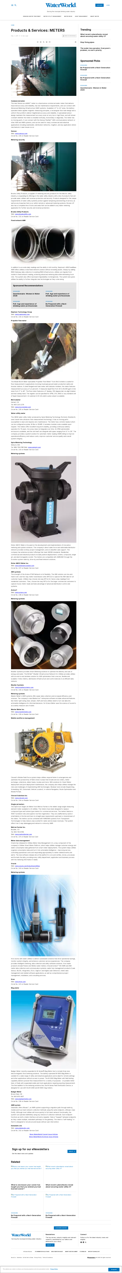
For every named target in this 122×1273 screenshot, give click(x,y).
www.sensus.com (21, 133)
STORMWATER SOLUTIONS (42, 1251)
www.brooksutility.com (23, 214)
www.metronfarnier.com (23, 834)
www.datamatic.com (22, 1128)
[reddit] (46, 42)
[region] (61, 1269)
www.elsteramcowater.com (24, 566)
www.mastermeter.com (23, 712)
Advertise (19, 1257)
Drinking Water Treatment (32, 16)
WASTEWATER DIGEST (57, 1251)
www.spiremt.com (34, 447)
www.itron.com (20, 982)
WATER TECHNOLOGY (94, 1251)
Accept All (114, 1269)
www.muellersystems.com (24, 687)
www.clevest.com (21, 798)
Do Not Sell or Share (28, 1257)
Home (12, 25)
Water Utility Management (52, 16)
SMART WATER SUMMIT (71, 1251)
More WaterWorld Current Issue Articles (44, 1134)
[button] (12, 5)
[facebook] (38, 42)
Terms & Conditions (47, 1257)
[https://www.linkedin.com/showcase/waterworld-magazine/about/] (83, 1242)
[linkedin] (40, 42)
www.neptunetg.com (22, 314)
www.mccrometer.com (23, 407)
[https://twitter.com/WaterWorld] (85, 1242)
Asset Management (81, 16)
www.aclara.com (21, 592)
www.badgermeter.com (23, 1099)
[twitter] (43, 42)
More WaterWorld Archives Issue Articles (43, 1137)
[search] (15, 5)
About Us (13, 1257)
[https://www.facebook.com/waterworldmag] (81, 1242)
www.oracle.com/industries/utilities (27, 866)
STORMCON (83, 1251)
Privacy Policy (38, 1257)
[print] (75, 42)
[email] (49, 42)
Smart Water (94, 16)
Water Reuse (68, 16)
